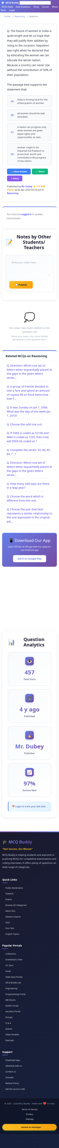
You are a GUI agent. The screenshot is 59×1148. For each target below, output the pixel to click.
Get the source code (15, 1089)
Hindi (8, 971)
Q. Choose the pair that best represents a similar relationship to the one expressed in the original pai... (29, 515)
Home (7, 16)
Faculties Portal (12, 1011)
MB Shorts (10, 1000)
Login (12, 10)
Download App (12, 1060)
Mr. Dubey (26, 186)
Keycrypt (9, 1040)
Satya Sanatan (12, 1034)
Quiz (7, 922)
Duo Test (9, 928)
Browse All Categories (16, 905)
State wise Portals (14, 977)
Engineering (11, 988)
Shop (36, 6)
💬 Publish (21, 284)
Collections (10, 953)
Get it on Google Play (30, 558)
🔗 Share (40, 171)
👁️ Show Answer (18, 171)
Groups (9, 1017)
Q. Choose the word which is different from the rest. (25, 498)
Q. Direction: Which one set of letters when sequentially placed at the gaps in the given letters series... (29, 372)
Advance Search (13, 916)
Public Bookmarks (14, 888)
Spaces (8, 1028)
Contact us (10, 1071)
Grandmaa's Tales (13, 959)
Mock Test (10, 911)
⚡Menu (14, 178)
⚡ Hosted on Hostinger (29, 1127)
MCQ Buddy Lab (13, 982)
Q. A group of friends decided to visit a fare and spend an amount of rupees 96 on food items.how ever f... (28, 393)
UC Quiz (9, 965)
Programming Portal (15, 994)
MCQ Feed (7, 6)
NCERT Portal (11, 1005)
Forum (45, 6)
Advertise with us (13, 1065)
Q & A (8, 1023)
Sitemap (30, 1119)
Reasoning (19, 16)
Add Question (23, 6)
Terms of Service (30, 1109)
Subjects (9, 893)
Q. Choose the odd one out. (24, 424)
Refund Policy (12, 1083)
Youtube (9, 1077)
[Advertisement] (29, 597)
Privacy (29, 1114)
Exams (8, 899)
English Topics (12, 934)
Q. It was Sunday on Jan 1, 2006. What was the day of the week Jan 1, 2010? (28, 411)
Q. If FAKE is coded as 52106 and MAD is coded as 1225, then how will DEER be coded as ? (28, 437)
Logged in (26, 214)
